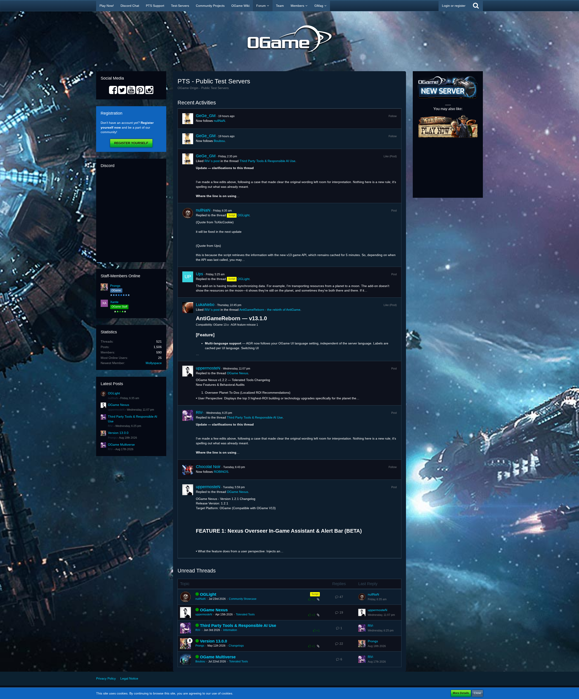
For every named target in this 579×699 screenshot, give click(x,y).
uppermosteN (116, 409)
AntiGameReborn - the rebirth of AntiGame (269, 309)
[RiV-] (187, 432)
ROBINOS (221, 471)
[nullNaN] (187, 235)
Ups (199, 274)
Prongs (115, 285)
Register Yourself (131, 143)
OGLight (114, 393)
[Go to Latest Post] (361, 596)
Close (477, 693)
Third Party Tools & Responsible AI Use (267, 161)
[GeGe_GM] (187, 118)
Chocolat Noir (208, 466)
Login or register (453, 5)
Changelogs (236, 645)
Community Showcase (242, 598)
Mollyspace (154, 363)
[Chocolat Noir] (187, 469)
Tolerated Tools (245, 614)
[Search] (476, 5)
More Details (461, 693)
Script (314, 594)
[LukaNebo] (187, 329)
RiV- (110, 426)
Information (230, 630)
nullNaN (113, 398)
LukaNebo (205, 304)
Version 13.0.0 (118, 433)
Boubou (219, 141)
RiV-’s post (212, 161)
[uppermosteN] (187, 383)
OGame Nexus (118, 405)
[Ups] (187, 282)
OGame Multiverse (121, 444)
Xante (114, 302)
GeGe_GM (206, 115)
